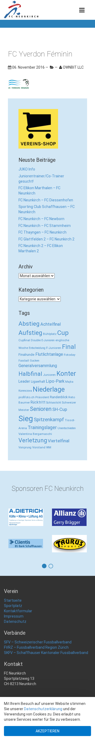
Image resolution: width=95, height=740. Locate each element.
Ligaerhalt (38, 381)
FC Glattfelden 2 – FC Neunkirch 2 (46, 239)
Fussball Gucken (28, 360)
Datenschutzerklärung (43, 709)
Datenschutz (15, 621)
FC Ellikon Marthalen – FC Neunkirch (39, 190)
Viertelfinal (58, 440)
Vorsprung (24, 447)
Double (36, 340)
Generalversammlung (37, 365)
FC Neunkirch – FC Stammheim (44, 226)
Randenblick (59, 397)
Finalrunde (26, 355)
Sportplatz (13, 606)
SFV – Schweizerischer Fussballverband (38, 642)
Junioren (49, 375)
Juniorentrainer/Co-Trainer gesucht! (41, 178)
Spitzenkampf (49, 420)
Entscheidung (37, 348)
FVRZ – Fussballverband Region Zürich (36, 647)
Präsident (42, 397)
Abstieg (29, 323)
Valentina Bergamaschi (35, 434)
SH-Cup (59, 409)
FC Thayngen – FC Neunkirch (42, 232)
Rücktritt (38, 402)
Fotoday (69, 355)
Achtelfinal (50, 324)
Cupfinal (24, 340)
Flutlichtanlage (49, 354)
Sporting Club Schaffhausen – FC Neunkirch (46, 209)
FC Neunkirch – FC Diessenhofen (45, 200)
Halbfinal (30, 374)
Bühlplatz (49, 334)
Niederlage (49, 389)
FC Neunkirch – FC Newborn (41, 219)
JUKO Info (26, 169)
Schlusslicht (53, 402)
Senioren (40, 409)
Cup (63, 332)
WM (48, 447)
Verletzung (32, 440)
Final (69, 346)
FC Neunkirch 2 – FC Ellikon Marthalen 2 (40, 248)
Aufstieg (30, 332)
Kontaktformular (18, 611)
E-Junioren (48, 340)
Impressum (13, 616)
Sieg (25, 418)
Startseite (13, 600)
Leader (24, 381)
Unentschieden (67, 428)
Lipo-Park (55, 381)
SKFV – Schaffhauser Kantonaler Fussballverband (46, 653)
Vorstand (38, 447)
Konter (66, 373)
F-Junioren (53, 348)
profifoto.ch (26, 397)
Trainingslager (42, 427)
